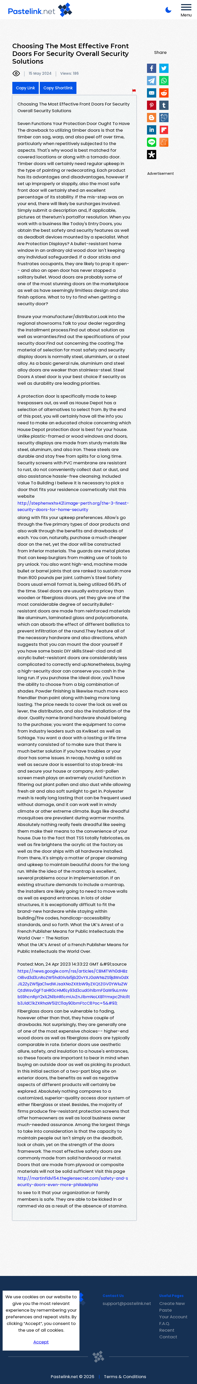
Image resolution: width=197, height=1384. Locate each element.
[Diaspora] (151, 154)
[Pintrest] (151, 105)
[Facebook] (151, 68)
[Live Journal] (164, 117)
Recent (166, 1330)
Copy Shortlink (58, 88)
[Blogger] (151, 117)
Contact (168, 1337)
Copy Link (25, 88)
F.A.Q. (164, 1323)
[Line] (151, 142)
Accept (41, 1342)
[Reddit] (164, 93)
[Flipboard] (164, 129)
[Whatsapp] (164, 80)
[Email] (151, 93)
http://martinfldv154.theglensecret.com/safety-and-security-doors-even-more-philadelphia (72, 1181)
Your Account (173, 1317)
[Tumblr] (164, 105)
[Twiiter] (164, 68)
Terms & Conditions (125, 1376)
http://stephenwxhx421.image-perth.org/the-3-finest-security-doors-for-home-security (73, 506)
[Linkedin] (151, 129)
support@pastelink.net (127, 1303)
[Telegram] (151, 80)
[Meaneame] (164, 142)
